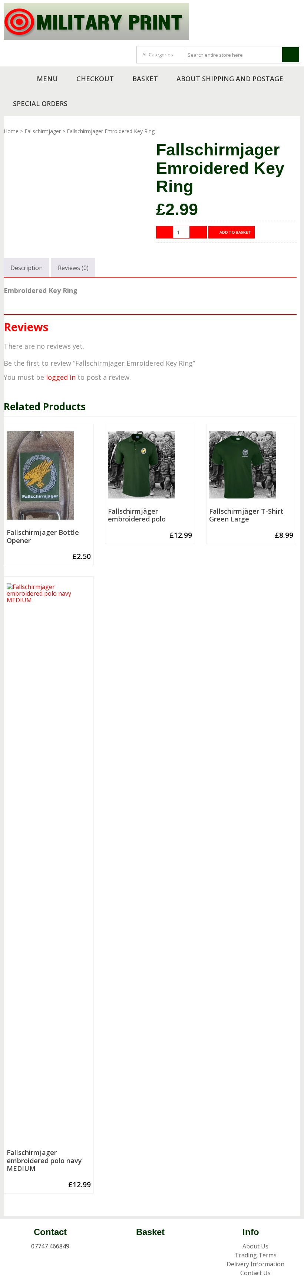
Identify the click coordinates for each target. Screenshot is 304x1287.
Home (11, 131)
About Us (255, 1246)
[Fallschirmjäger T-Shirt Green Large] (251, 467)
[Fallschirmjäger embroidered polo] (150, 467)
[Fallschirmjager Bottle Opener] (49, 478)
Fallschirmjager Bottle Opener (43, 536)
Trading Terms (256, 1255)
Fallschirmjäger (42, 131)
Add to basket (235, 232)
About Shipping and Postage (229, 78)
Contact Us (255, 1273)
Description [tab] (26, 268)
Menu (47, 78)
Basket (145, 78)
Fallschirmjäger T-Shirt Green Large (246, 515)
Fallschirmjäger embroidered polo (137, 515)
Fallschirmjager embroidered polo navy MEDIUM (44, 1161)
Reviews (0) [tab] (73, 268)
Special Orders (40, 103)
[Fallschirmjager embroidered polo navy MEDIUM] (49, 864)
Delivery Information (255, 1264)
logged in (61, 377)
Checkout (95, 78)
